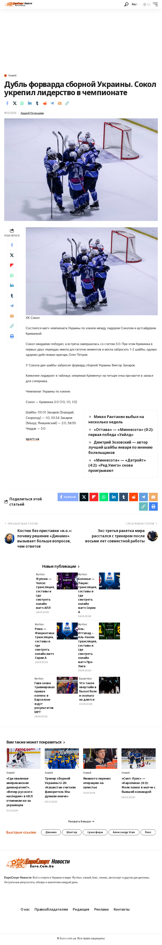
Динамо (51, 832)
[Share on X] (15, 103)
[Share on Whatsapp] (22, 103)
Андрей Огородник (32, 113)
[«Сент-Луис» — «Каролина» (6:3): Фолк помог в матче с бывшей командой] (139, 758)
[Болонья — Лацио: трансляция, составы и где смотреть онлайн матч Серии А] (109, 581)
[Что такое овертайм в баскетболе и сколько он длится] (109, 685)
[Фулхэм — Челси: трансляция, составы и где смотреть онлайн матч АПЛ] (67, 581)
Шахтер (71, 832)
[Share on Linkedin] (30, 103)
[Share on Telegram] (52, 103)
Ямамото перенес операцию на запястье (97, 782)
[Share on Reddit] (45, 103)
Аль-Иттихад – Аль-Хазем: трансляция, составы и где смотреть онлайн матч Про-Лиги (87, 647)
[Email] (60, 103)
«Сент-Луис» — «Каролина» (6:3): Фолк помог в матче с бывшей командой (138, 785)
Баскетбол (85, 678)
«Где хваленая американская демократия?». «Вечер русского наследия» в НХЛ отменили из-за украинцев (19, 791)
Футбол (40, 574)
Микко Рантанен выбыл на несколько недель (116, 419)
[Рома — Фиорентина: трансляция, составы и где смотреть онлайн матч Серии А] (67, 631)
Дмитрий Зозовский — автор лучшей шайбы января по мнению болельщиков (120, 447)
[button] (126, 4)
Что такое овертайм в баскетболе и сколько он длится (88, 691)
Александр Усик (124, 832)
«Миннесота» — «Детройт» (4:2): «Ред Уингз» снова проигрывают (117, 465)
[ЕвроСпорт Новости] (18, 4)
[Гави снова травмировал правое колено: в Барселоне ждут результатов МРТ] (67, 685)
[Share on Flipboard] (12, 265)
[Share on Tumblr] (37, 103)
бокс (148, 832)
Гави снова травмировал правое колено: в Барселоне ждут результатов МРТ (44, 697)
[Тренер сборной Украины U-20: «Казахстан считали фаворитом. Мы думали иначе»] (62, 758)
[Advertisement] (81, 40)
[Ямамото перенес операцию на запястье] (100, 758)
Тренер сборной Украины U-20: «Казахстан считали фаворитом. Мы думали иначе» (60, 787)
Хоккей (12, 75)
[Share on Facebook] (7, 103)
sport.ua (32, 439)
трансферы (95, 832)
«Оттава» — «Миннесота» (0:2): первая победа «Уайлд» (120, 432)
